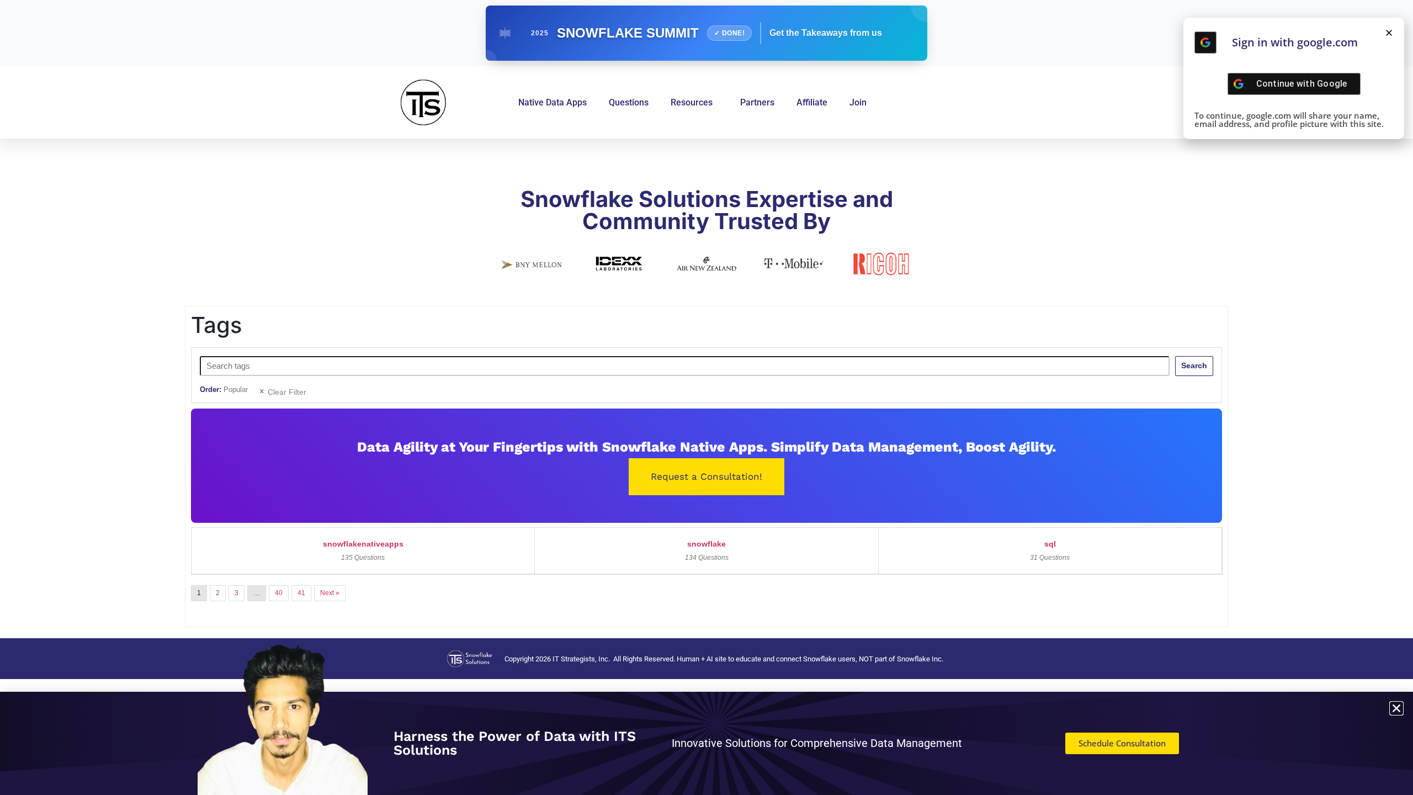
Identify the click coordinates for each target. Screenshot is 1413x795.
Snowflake (706, 543)
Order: (224, 389)
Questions (629, 102)
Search (1194, 365)
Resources (692, 102)
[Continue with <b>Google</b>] (1205, 42)
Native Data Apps (552, 102)
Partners (757, 102)
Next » (329, 593)
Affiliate (811, 102)
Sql (1050, 543)
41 (301, 593)
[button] (1389, 33)
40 (279, 593)
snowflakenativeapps (363, 543)
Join (858, 102)
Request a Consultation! (706, 476)
